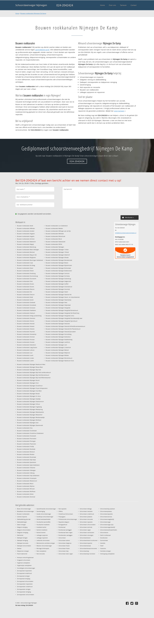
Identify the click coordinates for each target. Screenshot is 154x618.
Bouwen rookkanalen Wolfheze (26, 491)
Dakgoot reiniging (22, 527)
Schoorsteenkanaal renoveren (88, 548)
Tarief (101, 546)
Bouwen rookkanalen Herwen (25, 326)
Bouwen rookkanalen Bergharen (26, 257)
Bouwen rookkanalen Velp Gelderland (28, 475)
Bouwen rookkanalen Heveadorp (26, 334)
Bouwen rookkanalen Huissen (25, 342)
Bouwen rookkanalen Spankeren (26, 462)
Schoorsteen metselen (86, 511)
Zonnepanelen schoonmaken (25, 594)
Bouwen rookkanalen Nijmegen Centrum (57, 273)
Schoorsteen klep (64, 551)
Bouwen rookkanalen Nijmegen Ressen (28, 393)
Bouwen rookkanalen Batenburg (26, 247)
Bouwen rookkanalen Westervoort (27, 481)
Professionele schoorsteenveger (68, 519)
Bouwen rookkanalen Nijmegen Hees (56, 302)
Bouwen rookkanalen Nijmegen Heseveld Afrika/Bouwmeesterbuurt (65, 326)
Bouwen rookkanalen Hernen (25, 321)
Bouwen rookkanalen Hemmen (26, 318)
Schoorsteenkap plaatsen (107, 509)
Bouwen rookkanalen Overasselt (26, 436)
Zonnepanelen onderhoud (24, 586)
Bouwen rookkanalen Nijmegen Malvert (57, 350)
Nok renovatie (41, 554)
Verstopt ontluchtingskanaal (25, 557)
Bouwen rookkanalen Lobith (25, 361)
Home (17, 13)
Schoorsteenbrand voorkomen (89, 540)
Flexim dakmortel (22, 554)
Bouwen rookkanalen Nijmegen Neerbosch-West (31, 364)
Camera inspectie (22, 517)
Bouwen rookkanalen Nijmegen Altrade (57, 257)
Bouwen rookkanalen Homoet (26, 337)
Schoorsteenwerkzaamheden (108, 530)
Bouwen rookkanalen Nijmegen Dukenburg (58, 278)
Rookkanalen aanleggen (65, 535)
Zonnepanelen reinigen (24, 589)
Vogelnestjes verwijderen (24, 565)
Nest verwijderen (41, 551)
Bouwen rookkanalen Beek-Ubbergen (28, 249)
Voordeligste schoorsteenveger (26, 568)
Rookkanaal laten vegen (65, 532)
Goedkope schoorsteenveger (45, 517)
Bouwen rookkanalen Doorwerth (26, 278)
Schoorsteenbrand (85, 538)
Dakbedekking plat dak (23, 519)
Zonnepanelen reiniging (24, 592)
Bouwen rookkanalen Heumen (26, 331)
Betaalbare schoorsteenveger (25, 511)
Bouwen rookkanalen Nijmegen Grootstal (58, 289)
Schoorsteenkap (84, 551)
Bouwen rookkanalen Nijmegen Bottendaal (58, 268)
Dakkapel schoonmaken (24, 546)
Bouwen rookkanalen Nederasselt (55, 241)
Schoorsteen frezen (64, 546)
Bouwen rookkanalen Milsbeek (55, 233)
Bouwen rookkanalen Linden (25, 358)
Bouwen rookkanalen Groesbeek (26, 305)
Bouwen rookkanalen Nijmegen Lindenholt (58, 347)
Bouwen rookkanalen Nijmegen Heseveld (58, 323)
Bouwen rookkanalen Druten (25, 284)
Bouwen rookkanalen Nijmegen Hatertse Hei (58, 294)
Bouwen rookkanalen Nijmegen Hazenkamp (58, 300)
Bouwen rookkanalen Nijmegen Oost (28, 383)
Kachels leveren (41, 532)
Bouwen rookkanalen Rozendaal (26, 457)
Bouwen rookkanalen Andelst (25, 231)
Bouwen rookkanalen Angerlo (25, 236)
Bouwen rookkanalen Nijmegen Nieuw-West (30, 367)
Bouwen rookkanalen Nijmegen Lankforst (58, 342)
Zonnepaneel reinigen (23, 576)
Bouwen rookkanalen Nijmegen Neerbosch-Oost (60, 361)
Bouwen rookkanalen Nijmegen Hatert (57, 292)
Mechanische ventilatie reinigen (46, 543)
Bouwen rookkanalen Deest (25, 268)
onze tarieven (119, 111)
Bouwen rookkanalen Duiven (25, 286)
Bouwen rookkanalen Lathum (25, 350)
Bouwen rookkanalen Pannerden (26, 438)
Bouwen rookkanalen (23, 514)
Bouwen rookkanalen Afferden (26, 228)
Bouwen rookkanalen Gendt (25, 300)
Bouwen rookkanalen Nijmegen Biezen (57, 263)
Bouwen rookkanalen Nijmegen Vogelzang (29, 407)
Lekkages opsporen (42, 535)
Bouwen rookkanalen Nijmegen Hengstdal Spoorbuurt (61, 321)
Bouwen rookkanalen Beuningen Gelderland (30, 260)
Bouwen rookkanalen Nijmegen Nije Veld (29, 370)
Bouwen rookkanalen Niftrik (54, 244)
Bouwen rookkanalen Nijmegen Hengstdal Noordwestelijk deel (64, 318)
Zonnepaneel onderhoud (24, 573)
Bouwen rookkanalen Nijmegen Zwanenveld (30, 425)
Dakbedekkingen (22, 522)
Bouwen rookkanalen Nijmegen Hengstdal (58, 308)
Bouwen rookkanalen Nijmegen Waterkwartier (30, 412)
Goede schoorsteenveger (44, 514)
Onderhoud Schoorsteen (66, 514)
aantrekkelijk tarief (42, 50)
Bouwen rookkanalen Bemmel (26, 252)
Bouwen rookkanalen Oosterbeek (27, 430)
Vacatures (103, 548)
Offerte (61, 511)
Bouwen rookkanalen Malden (54, 228)
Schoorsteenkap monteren (87, 554)
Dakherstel (20, 535)
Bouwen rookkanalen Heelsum (26, 313)
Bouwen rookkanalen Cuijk (25, 263)
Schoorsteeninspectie (86, 543)
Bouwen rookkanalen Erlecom (25, 294)
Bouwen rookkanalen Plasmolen (26, 444)
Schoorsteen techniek (86, 527)
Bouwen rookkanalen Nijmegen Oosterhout (30, 385)
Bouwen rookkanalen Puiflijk (25, 446)
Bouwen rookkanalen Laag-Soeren (27, 347)
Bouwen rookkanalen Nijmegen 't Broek (57, 252)
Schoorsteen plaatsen (86, 517)
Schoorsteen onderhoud (87, 514)
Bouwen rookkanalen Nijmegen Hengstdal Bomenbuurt (62, 310)
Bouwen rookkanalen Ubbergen (26, 470)
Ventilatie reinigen (105, 551)
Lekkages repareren (42, 538)
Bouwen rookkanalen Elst (24, 292)
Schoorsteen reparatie (86, 522)
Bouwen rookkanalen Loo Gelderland (57, 226)
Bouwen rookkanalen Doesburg (26, 273)
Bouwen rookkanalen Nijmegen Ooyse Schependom (32, 388)
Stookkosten (104, 538)
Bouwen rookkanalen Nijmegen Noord (28, 380)
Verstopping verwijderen (107, 554)
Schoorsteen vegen (85, 530)
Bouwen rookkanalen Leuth (25, 355)
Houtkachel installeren (43, 524)
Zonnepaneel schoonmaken (25, 581)
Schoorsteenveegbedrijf (107, 519)
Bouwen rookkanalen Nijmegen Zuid (27, 422)
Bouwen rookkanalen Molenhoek (55, 236)
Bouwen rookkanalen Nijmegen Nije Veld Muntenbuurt (33, 375)
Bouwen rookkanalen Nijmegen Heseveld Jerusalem (61, 331)
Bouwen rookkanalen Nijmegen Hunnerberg (58, 334)
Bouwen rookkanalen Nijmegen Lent (56, 345)
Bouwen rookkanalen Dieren (25, 271)
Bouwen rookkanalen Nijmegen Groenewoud (59, 286)
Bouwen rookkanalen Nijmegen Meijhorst (58, 353)
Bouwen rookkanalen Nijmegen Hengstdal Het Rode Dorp (62, 313)
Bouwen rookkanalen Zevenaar (26, 497)
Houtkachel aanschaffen (44, 522)
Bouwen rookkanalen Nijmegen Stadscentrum (30, 401)
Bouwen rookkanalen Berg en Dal (27, 255)
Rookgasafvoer (63, 524)
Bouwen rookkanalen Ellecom (25, 289)
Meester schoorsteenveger (44, 546)
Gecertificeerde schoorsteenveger (46, 509)
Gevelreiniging (41, 511)
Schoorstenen (104, 532)
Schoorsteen (62, 538)
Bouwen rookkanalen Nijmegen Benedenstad (59, 260)
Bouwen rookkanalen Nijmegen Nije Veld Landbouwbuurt (34, 372)
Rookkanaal (62, 527)
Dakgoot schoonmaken (24, 530)
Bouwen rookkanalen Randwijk (26, 449)
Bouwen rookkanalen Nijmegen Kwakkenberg (59, 339)
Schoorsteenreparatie (106, 514)
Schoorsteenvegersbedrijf (107, 527)
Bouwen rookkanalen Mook (54, 239)
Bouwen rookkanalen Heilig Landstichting (29, 316)
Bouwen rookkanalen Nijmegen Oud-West (29, 391)
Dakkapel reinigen (22, 538)
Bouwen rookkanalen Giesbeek (26, 302)
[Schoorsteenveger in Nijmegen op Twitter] (132, 603)
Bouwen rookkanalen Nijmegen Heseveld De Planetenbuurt (63, 329)
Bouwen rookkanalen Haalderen (26, 310)
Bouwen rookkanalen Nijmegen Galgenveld (58, 281)
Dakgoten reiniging (22, 532)
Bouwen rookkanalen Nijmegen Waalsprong (30, 409)
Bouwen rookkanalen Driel (25, 281)
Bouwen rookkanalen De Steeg (26, 265)
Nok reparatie (62, 509)
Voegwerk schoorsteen (23, 560)
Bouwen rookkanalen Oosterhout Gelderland (30, 433)
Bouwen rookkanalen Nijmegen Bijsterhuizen (59, 265)
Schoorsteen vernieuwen (87, 532)
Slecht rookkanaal (105, 535)
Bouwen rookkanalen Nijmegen (55, 247)
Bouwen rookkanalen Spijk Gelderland (28, 465)
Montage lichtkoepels (43, 548)
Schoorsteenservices (106, 517)
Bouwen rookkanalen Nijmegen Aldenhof (58, 255)
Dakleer (19, 548)
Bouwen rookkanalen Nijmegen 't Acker (57, 249)
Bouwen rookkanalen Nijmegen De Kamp (33, 13)
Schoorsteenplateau (106, 511)
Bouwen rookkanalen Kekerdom (26, 345)
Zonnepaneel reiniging (23, 578)
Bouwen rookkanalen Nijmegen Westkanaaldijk (31, 417)
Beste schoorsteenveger (24, 509)
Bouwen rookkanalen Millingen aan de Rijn (58, 231)
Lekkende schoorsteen (43, 540)
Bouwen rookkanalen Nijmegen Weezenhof (29, 415)
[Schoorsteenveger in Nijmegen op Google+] (137, 603)
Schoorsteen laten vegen (66, 554)
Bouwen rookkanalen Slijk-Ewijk (26, 460)
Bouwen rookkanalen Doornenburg (27, 276)
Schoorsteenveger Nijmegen (31, 5)
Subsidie (102, 543)
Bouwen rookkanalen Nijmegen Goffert (57, 284)
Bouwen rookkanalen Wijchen (25, 486)
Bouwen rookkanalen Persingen (26, 441)
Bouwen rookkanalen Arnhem (25, 239)
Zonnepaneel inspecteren (24, 571)
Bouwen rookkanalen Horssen (26, 339)
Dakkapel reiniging (22, 540)
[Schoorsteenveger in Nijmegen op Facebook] (127, 603)
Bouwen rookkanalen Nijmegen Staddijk (28, 399)
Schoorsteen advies (64, 540)
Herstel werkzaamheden (44, 519)
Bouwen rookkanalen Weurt (25, 483)
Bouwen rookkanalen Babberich (26, 241)
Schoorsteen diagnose (65, 543)
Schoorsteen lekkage (86, 509)
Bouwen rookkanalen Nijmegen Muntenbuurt (59, 358)
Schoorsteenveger (105, 522)
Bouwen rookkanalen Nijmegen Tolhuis (28, 404)
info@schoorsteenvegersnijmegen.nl (125, 233)
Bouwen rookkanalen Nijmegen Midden (57, 355)
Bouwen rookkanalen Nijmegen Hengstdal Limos (60, 316)
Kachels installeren (42, 530)
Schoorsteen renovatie (86, 519)
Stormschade (104, 540)
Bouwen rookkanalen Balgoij (25, 244)
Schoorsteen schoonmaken (87, 524)
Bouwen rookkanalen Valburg (25, 473)
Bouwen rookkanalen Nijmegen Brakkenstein (59, 271)
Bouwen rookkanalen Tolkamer (26, 467)
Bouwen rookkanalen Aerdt (25, 226)
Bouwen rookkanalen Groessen (26, 308)
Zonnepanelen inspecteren (25, 584)
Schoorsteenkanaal (85, 546)
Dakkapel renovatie (22, 543)
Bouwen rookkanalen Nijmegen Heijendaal (58, 305)
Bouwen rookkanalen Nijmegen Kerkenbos (58, 337)
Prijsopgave (62, 517)
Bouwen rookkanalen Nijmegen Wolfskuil (29, 420)
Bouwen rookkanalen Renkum (26, 452)
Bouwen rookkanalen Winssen (26, 489)
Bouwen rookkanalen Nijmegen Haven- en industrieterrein (63, 297)
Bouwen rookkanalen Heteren (25, 329)
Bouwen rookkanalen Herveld (25, 323)
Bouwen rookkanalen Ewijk (25, 297)
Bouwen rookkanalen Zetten (25, 494)
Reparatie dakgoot (64, 522)
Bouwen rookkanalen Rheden (25, 454)
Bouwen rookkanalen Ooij (24, 428)
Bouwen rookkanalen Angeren (26, 233)
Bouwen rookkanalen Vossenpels (26, 478)
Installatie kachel (41, 527)
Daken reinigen (21, 524)
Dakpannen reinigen (23, 551)
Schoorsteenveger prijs (106, 524)
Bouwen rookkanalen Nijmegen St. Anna (29, 396)
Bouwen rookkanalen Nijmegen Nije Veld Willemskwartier (34, 377)
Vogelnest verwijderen (23, 563)
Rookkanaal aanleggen (65, 530)
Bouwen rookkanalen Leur (24, 353)
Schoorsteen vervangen (86, 535)
